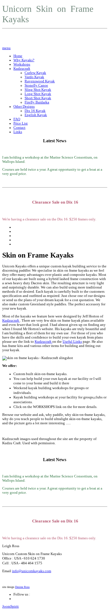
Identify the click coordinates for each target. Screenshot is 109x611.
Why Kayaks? (23, 60)
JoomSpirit (10, 606)
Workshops (21, 64)
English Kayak (36, 115)
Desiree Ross (22, 587)
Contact (19, 128)
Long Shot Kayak (38, 94)
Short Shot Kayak (38, 98)
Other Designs (24, 107)
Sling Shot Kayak (38, 90)
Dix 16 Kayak (35, 111)
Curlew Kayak (35, 73)
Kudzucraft (21, 69)
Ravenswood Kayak (40, 81)
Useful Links (72, 342)
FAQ (16, 119)
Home (17, 56)
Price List (20, 123)
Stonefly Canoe (36, 85)
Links (17, 132)
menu (6, 48)
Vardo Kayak (34, 77)
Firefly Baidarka (37, 102)
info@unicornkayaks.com (31, 571)
